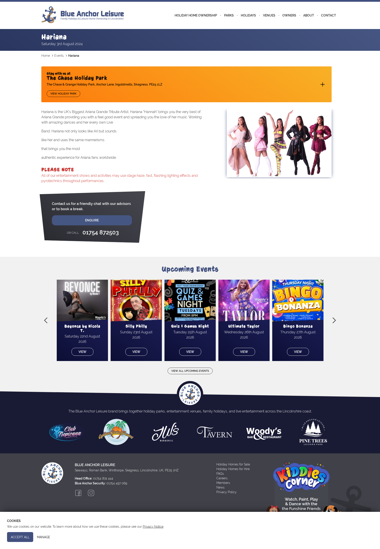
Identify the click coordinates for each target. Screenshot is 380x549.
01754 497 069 (116, 483)
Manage (43, 537)
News (220, 487)
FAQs (220, 473)
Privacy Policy (226, 492)
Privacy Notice (153, 526)
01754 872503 (100, 232)
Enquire (92, 220)
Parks (229, 15)
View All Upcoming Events (190, 370)
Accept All (20, 537)
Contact (328, 15)
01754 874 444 (103, 478)
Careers (222, 478)
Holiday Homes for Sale (233, 464)
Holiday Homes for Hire (233, 469)
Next (334, 320)
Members (223, 483)
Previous (45, 320)
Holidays (248, 15)
